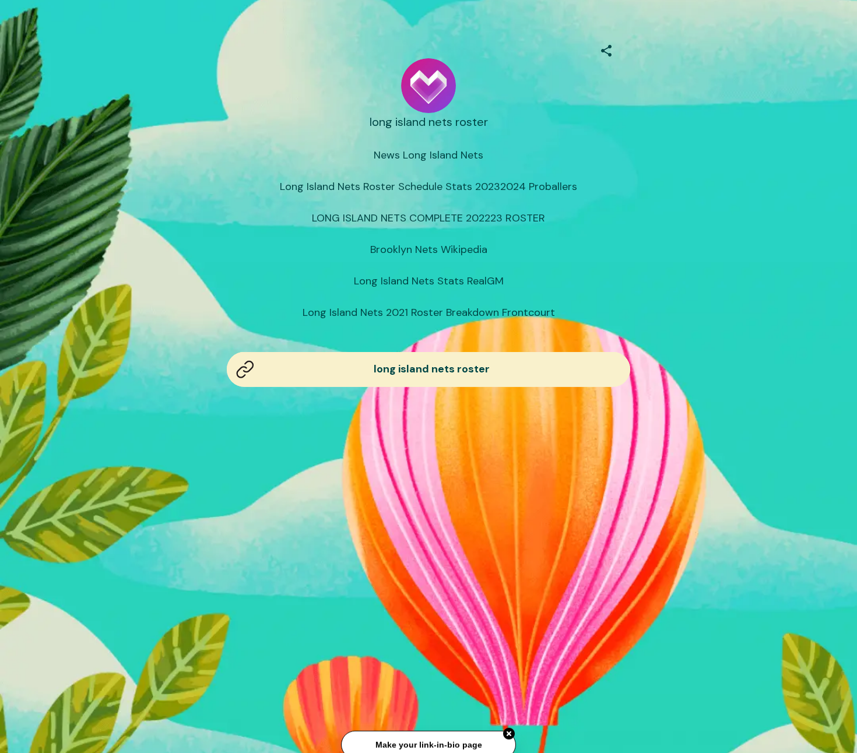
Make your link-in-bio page (428, 742)
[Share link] (606, 49)
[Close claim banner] (509, 731)
